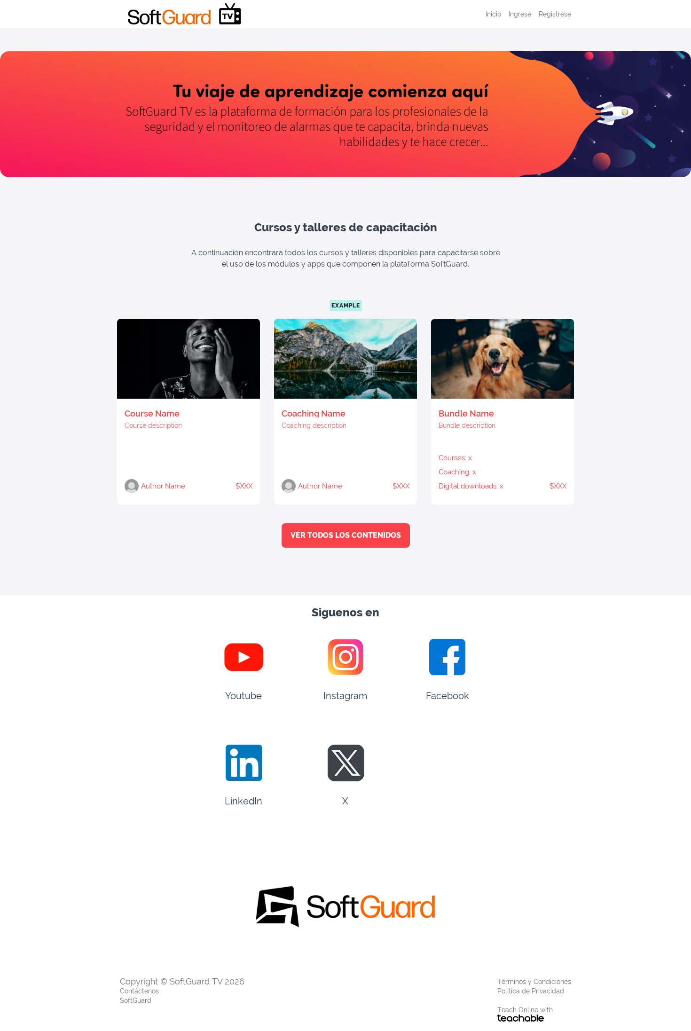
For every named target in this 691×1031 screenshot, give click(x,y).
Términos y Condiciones (534, 981)
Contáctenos (139, 991)
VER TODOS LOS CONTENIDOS (346, 535)
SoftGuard (135, 1000)
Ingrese (520, 14)
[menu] (524, 14)
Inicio (493, 14)
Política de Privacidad (530, 991)
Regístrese (555, 14)
